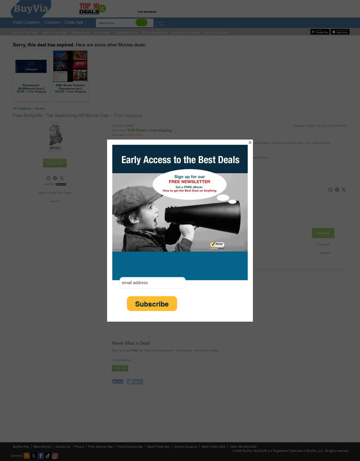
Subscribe (152, 304)
